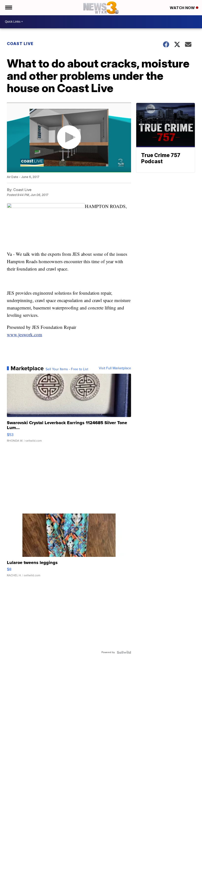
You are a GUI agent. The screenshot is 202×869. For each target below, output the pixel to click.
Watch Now (183, 7)
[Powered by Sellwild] (124, 652)
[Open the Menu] (8, 7)
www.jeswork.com (24, 334)
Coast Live (20, 43)
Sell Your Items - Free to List (67, 369)
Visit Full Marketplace (115, 368)
